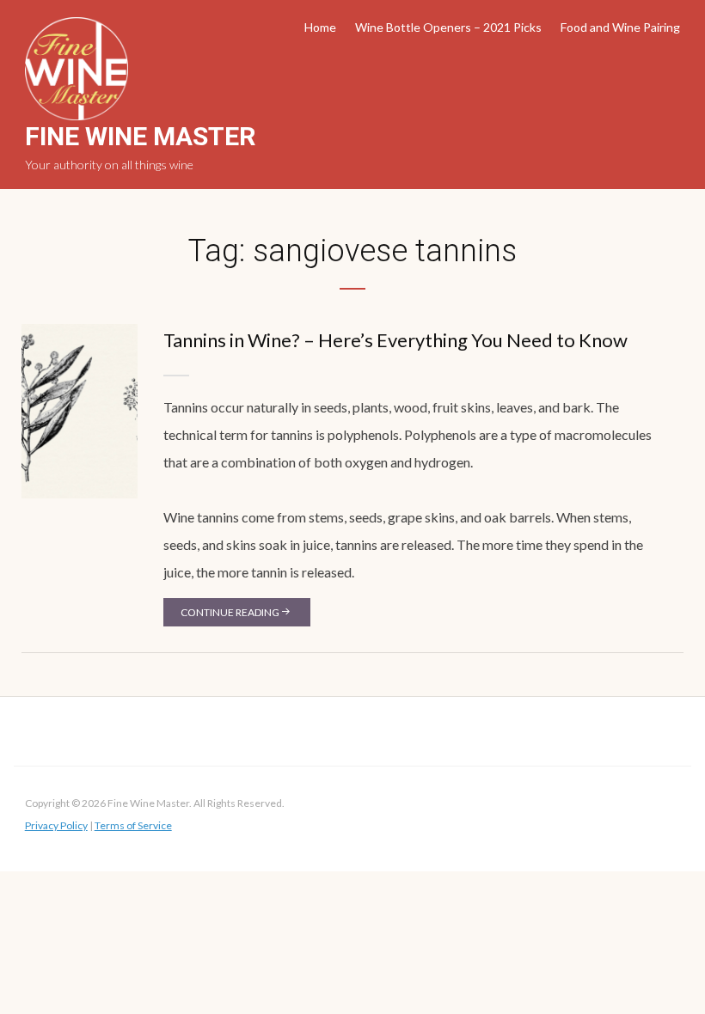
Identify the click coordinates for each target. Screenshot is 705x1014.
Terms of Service (133, 825)
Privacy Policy (56, 825)
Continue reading (230, 612)
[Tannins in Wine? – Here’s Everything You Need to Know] (79, 409)
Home (320, 27)
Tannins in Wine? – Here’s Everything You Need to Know (395, 339)
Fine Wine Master (140, 136)
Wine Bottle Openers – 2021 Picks (448, 27)
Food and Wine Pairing (620, 27)
